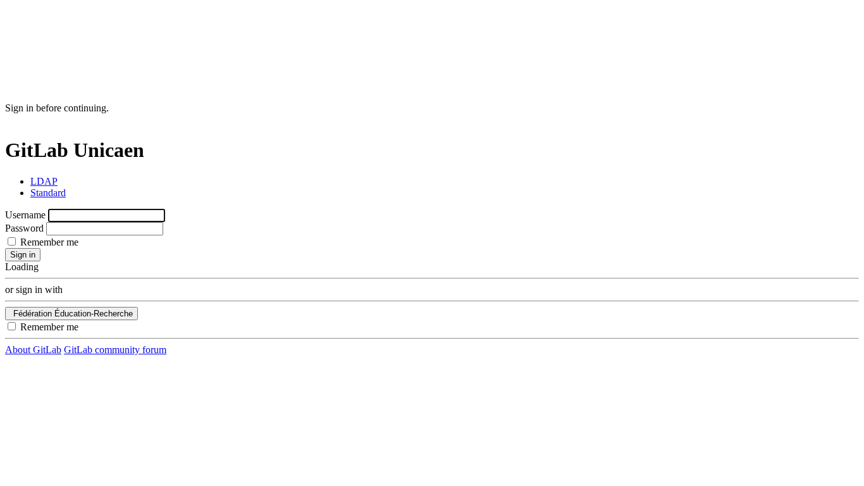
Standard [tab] (48, 192)
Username (25, 214)
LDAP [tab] (44, 181)
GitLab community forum (115, 349)
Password (24, 228)
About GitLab (33, 349)
